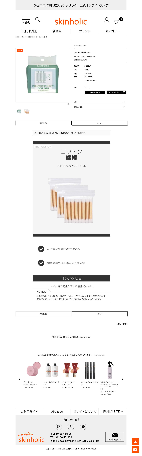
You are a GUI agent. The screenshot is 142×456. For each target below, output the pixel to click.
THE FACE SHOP (32, 37)
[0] (116, 21)
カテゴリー (112, 31)
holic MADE (29, 31)
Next (122, 378)
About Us (57, 411)
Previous (19, 378)
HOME (17, 37)
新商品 (57, 31)
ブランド (85, 31)
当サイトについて (84, 411)
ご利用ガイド (29, 411)
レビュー (99, 123)
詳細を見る (43, 123)
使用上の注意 (78, 107)
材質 (75, 102)
